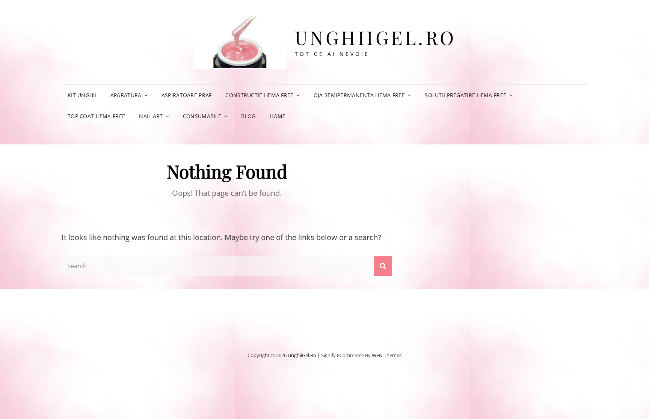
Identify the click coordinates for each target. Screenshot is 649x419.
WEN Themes (386, 355)
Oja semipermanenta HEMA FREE (359, 95)
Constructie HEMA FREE (259, 95)
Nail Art (151, 116)
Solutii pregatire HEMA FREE (465, 95)
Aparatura (126, 95)
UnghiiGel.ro (375, 37)
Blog (248, 116)
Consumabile (202, 116)
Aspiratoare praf (186, 95)
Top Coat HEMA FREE (96, 116)
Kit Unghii (82, 95)
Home (278, 116)
